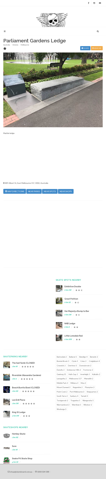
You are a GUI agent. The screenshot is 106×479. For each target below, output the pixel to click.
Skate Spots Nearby (68, 280)
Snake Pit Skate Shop (22, 458)
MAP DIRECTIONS (15, 191)
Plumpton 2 (89, 387)
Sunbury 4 (74, 396)
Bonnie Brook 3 (63, 361)
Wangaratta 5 (88, 400)
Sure (14, 446)
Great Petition (71, 299)
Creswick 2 (61, 365)
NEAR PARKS (34, 191)
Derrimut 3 (72, 365)
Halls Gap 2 (73, 374)
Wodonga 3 (61, 409)
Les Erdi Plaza (18, 400)
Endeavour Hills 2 (74, 370)
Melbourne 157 (75, 378)
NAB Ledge (69, 323)
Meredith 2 (88, 378)
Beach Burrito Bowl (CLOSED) (26, 387)
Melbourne (25, 45)
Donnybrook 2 (85, 365)
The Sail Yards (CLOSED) (23, 363)
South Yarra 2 (62, 396)
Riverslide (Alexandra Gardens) (26, 375)
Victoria (15, 45)
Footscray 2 (88, 370)
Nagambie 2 (78, 387)
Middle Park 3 (62, 383)
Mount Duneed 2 (63, 387)
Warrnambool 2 (63, 405)
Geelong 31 (61, 374)
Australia (6, 45)
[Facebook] (88, 3)
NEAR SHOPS (66, 191)
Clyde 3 (75, 361)
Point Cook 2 (62, 392)
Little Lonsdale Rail (73, 336)
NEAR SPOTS (50, 191)
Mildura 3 (74, 383)
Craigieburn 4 (94, 361)
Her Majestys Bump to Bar (76, 311)
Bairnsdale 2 (62, 357)
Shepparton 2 (92, 392)
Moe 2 (83, 383)
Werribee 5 (76, 405)
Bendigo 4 (83, 357)
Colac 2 (83, 361)
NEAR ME (97, 48)
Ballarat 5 (73, 357)
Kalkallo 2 (96, 374)
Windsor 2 (88, 405)
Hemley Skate (18, 434)
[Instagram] (94, 3)
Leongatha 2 (62, 378)
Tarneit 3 (84, 396)
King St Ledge (18, 412)
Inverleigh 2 (85, 374)
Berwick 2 (94, 357)
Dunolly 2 (60, 370)
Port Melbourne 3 (77, 392)
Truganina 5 (75, 400)
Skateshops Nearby (15, 427)
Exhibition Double (72, 286)
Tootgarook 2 (62, 400)
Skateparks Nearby (15, 356)
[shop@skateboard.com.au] (100, 3)
